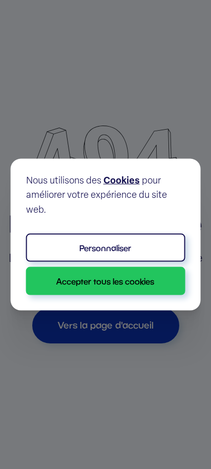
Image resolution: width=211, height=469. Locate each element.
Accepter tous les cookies (105, 281)
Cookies (121, 181)
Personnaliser (105, 248)
